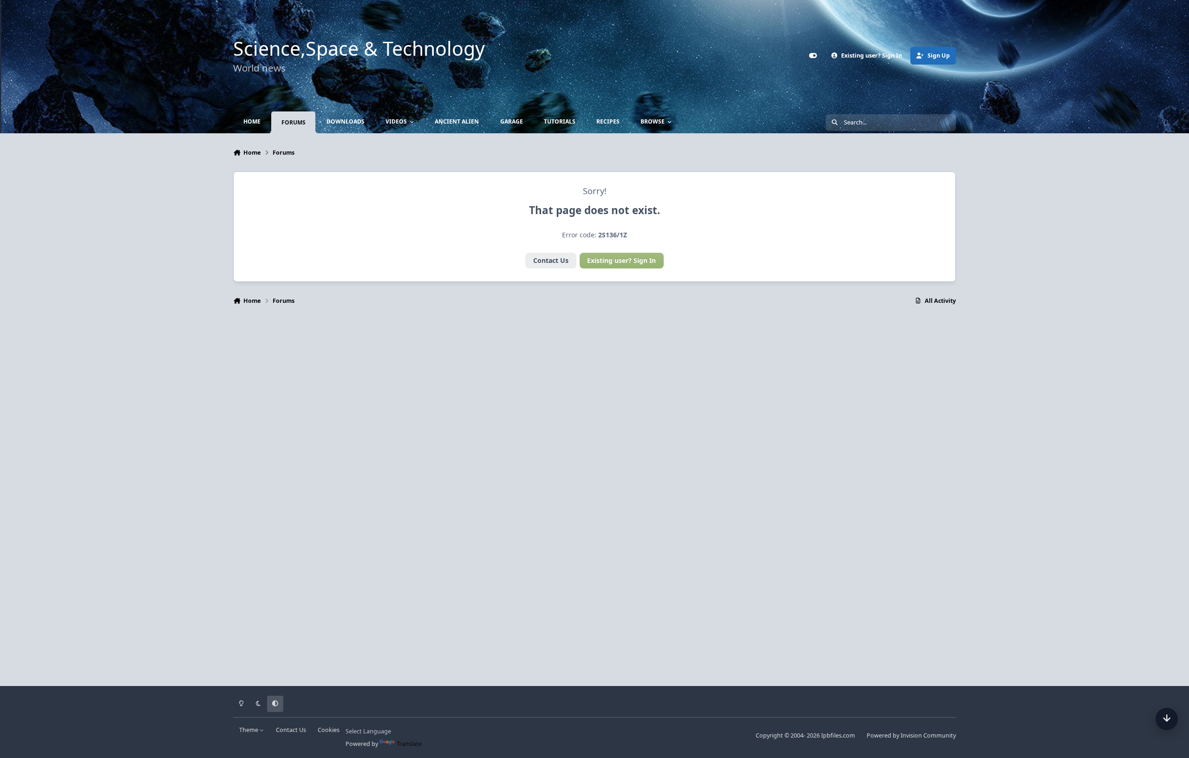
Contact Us (550, 260)
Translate (409, 744)
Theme (249, 730)
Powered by (911, 735)
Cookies (329, 730)
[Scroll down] (1167, 719)
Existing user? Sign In (621, 260)
